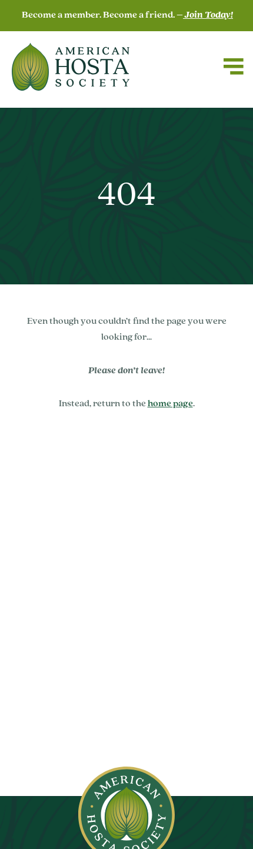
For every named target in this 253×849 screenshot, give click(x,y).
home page (170, 404)
